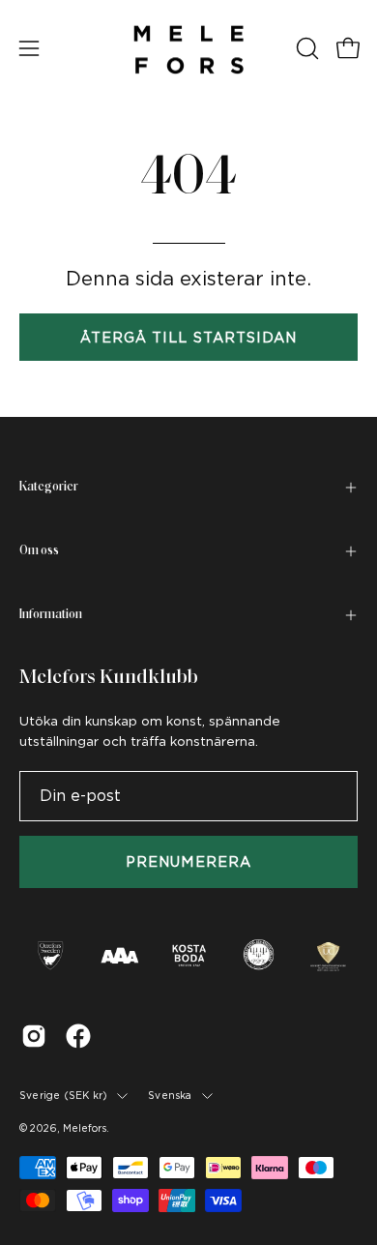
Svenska (169, 1095)
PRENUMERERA (188, 861)
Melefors (84, 1128)
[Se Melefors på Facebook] (78, 1036)
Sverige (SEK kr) (63, 1095)
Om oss (39, 551)
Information (50, 614)
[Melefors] (188, 48)
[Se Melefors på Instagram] (33, 1036)
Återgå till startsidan (189, 337)
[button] (305, 48)
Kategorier (48, 487)
